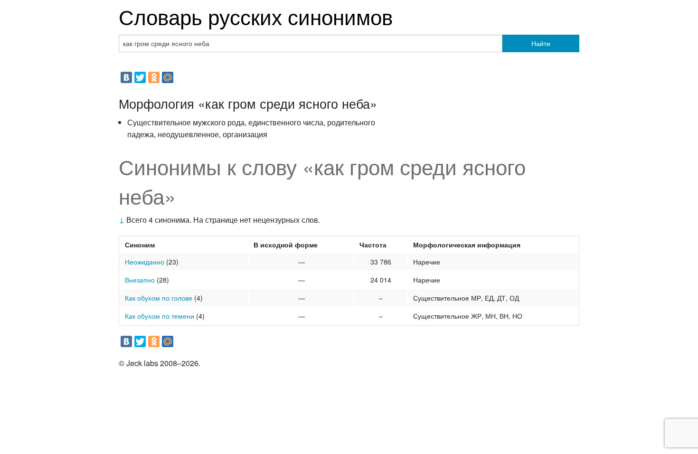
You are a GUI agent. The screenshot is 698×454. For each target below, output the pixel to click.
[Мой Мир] (167, 77)
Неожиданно (144, 261)
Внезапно (140, 279)
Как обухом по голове (158, 298)
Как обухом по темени (159, 316)
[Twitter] (140, 77)
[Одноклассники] (154, 77)
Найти (540, 43)
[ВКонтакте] (126, 77)
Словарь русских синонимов (256, 16)
